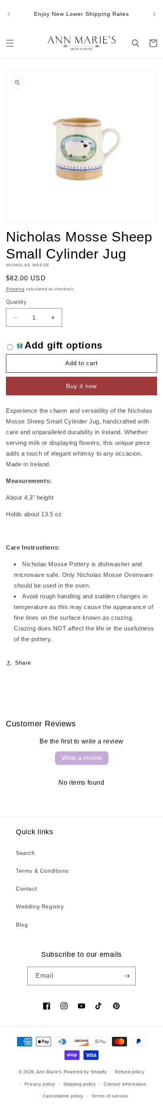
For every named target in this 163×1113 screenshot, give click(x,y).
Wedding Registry (40, 906)
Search (25, 853)
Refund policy (129, 1071)
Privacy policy (40, 1084)
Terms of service (109, 1096)
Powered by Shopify (85, 1071)
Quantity (16, 302)
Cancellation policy (63, 1096)
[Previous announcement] (8, 14)
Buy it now (81, 386)
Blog (22, 924)
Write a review (82, 758)
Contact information (125, 1084)
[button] (10, 43)
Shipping (15, 289)
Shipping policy (79, 1084)
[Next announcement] (154, 14)
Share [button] (23, 662)
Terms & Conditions (42, 871)
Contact (26, 888)
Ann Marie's (49, 1071)
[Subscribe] (126, 976)
